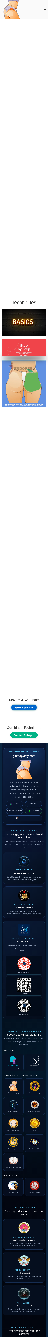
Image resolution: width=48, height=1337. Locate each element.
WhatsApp (35, 811)
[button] (45, 9)
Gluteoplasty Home (14, 811)
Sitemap (16, 803)
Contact (33, 803)
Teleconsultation (25, 818)
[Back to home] (11, 9)
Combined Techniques (24, 735)
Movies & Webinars (24, 707)
